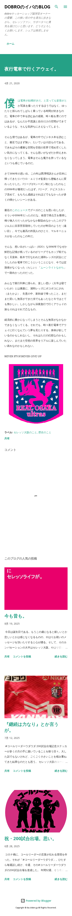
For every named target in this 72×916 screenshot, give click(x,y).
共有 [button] (7, 438)
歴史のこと (44, 432)
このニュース (20, 210)
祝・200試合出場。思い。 (30, 838)
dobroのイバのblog (27, 7)
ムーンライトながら (52, 267)
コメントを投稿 (22, 656)
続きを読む (61, 656)
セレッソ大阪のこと (25, 432)
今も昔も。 (15, 616)
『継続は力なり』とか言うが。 (31, 727)
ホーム (10, 43)
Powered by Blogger (38, 900)
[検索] (56, 6)
